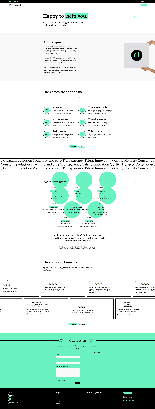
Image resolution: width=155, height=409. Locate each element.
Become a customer (123, 5)
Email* (57, 360)
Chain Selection (58, 282)
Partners (131, 5)
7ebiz (129, 304)
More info (82, 146)
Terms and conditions (141, 404)
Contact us (82, 324)
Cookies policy (132, 404)
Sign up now (73, 146)
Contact (137, 5)
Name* (57, 354)
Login (143, 5)
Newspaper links (90, 395)
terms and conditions (72, 378)
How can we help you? (62, 366)
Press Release (90, 399)
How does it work (106, 5)
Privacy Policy (62, 380)
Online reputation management (93, 397)
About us (114, 5)
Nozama (46, 304)
